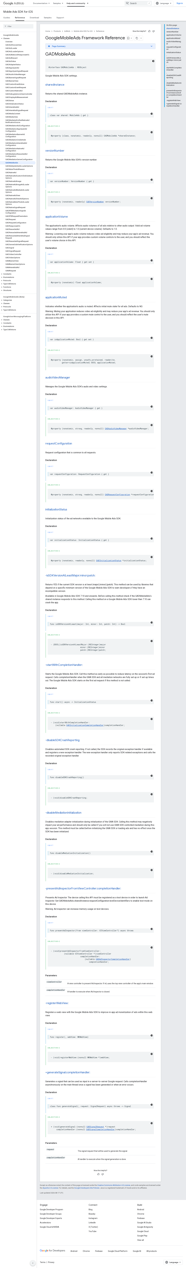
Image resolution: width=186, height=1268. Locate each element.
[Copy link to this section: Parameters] (59, 975)
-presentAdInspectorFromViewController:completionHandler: (83, 888)
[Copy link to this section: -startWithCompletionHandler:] (85, 665)
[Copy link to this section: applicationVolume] (70, 217)
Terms (42, 1262)
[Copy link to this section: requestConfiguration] (74, 443)
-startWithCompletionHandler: (64, 665)
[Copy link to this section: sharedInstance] (67, 85)
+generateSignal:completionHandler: (67, 1072)
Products (57, 31)
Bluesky (92, 1214)
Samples (57, 3)
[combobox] (138, 3)
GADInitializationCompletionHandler (85, 725)
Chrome (140, 1214)
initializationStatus (56, 509)
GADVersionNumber (95, 201)
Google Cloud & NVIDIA (49, 1227)
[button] (18, 38)
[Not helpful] (153, 31)
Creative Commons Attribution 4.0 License (113, 1185)
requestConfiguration (58, 443)
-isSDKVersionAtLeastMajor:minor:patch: (70, 575)
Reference (20, 17)
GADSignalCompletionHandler (100, 1129)
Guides (6, 17)
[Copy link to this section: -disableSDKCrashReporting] (82, 740)
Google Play (142, 1236)
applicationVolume (56, 216)
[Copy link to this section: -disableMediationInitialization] (84, 813)
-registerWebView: (56, 1003)
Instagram (93, 1218)
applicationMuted (56, 297)
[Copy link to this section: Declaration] (59, 101)
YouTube (92, 1231)
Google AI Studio (144, 1223)
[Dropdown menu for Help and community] (88, 3)
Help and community (76, 3)
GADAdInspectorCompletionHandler (113, 959)
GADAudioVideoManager (116, 428)
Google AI (137, 1251)
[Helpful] (149, 31)
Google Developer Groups (51, 1214)
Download (34, 17)
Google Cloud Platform (117, 1251)
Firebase (141, 1218)
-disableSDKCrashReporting (62, 740)
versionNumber (54, 150)
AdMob (19, 3)
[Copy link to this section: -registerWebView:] (71, 1003)
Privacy (51, 1262)
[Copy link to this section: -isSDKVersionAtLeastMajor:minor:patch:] (98, 575)
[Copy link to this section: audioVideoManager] (73, 377)
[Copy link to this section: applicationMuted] (69, 297)
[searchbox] (18, 26)
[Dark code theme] (153, 61)
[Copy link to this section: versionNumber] (67, 151)
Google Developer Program (51, 1209)
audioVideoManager (57, 377)
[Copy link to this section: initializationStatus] (70, 509)
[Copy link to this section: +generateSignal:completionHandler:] (93, 1072)
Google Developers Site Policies (86, 1188)
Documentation (40, 3)
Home (47, 31)
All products (152, 1251)
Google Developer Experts (51, 1218)
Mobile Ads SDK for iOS (18, 11)
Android (140, 1209)
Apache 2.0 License (50, 1188)
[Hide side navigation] (33, 1263)
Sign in (180, 3)
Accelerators (45, 1223)
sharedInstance (54, 84)
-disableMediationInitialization (63, 812)
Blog (90, 1209)
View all (140, 1240)
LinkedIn (92, 1223)
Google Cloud (143, 1231)
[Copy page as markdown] (136, 38)
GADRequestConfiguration (117, 494)
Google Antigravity (145, 1227)
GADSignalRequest (95, 1126)
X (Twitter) (93, 1227)
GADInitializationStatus (108, 560)
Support (60, 17)
